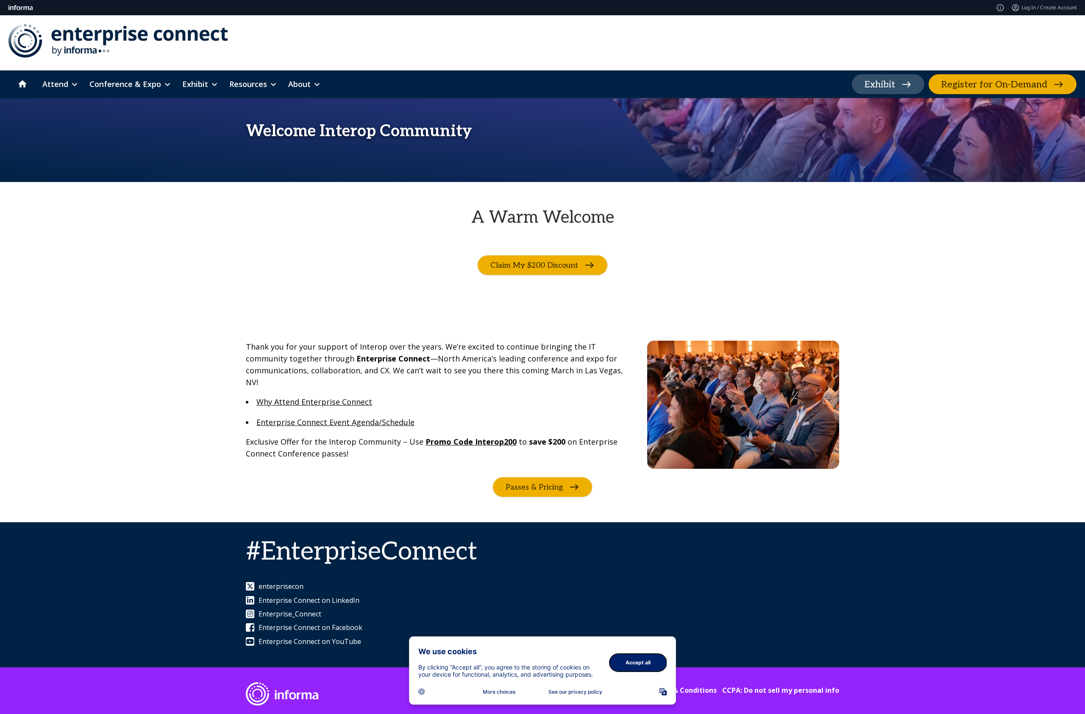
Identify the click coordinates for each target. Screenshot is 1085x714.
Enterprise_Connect (290, 614)
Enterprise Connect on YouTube (310, 641)
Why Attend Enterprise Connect (314, 402)
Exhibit (880, 84)
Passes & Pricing (534, 487)
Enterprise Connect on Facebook (310, 627)
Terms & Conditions (683, 690)
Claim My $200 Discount (534, 265)
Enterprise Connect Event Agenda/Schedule (335, 422)
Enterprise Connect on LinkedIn (309, 600)
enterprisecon (281, 586)
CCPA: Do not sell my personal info (780, 690)
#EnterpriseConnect (361, 552)
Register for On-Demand (994, 84)
